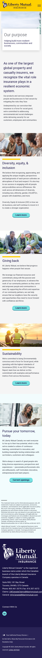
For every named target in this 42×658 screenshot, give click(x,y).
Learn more (21, 215)
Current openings (21, 480)
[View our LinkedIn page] (4, 613)
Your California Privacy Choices (16, 635)
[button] (39, 6)
